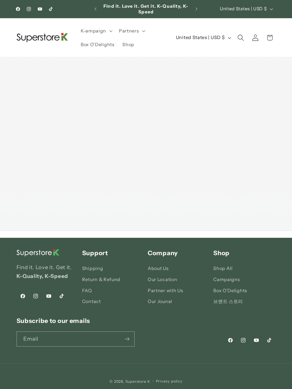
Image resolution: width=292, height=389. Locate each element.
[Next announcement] (196, 9)
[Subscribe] (127, 339)
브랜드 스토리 (228, 301)
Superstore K (137, 381)
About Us (158, 268)
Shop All (223, 268)
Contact (91, 301)
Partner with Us (165, 290)
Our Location (162, 279)
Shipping (92, 268)
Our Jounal (160, 301)
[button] (96, 31)
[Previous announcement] (95, 9)
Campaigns (226, 279)
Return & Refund (101, 279)
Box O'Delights (230, 290)
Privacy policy (169, 381)
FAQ (87, 290)
